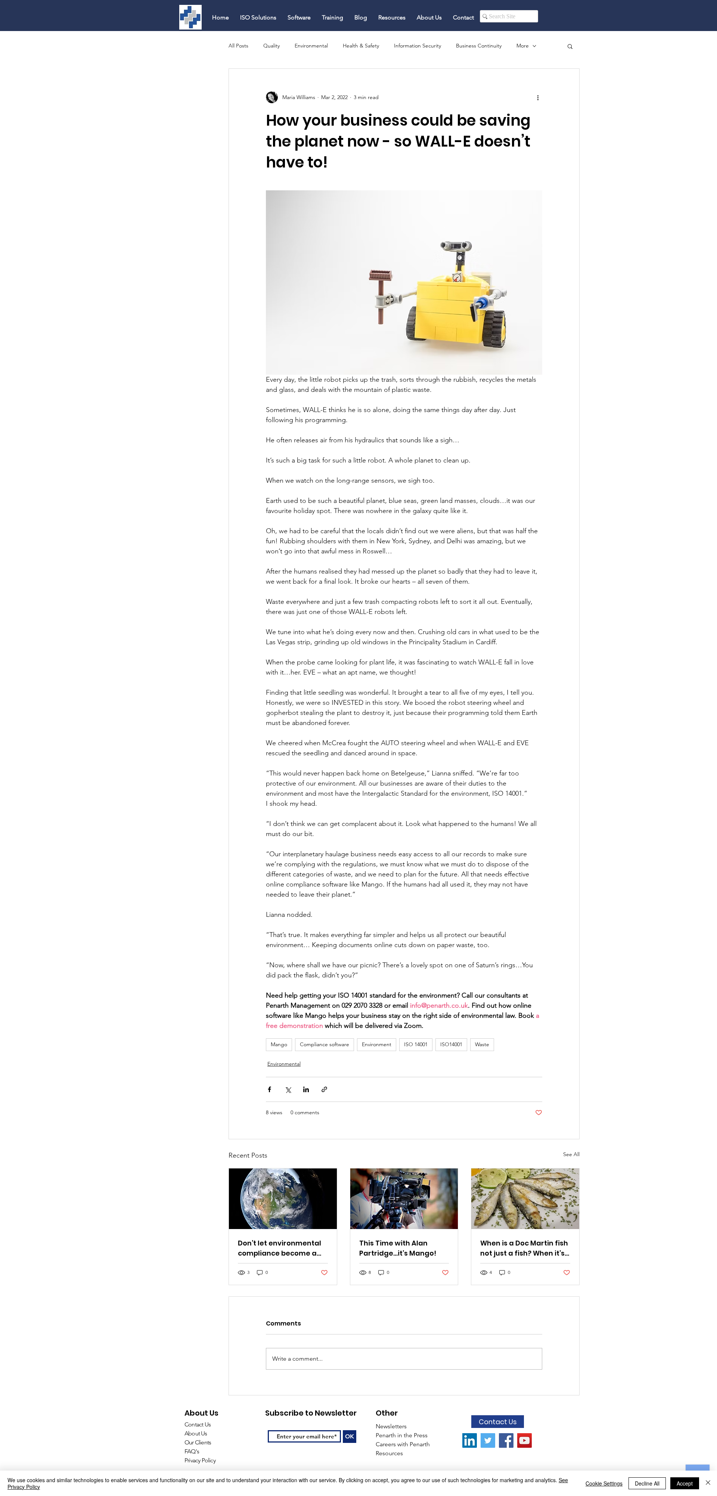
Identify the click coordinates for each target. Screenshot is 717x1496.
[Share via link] (324, 1089)
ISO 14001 (416, 1044)
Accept (685, 1483)
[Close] (708, 1483)
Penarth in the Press (402, 1435)
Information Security (417, 45)
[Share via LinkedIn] (306, 1089)
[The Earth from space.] (283, 1198)
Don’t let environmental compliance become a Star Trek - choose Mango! (279, 1248)
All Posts (238, 45)
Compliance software (324, 1044)
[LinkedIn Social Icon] (469, 1440)
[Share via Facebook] (269, 1089)
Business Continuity (479, 45)
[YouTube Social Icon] (524, 1440)
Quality (271, 45)
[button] (570, 46)
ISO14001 (451, 1044)
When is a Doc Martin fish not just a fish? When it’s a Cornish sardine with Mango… (524, 1248)
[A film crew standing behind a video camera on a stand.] (404, 1198)
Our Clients (197, 1442)
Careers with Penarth (403, 1444)
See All (571, 1154)
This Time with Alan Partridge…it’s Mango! (397, 1248)
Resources (390, 1453)
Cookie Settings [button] (604, 1483)
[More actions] (537, 97)
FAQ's (192, 1451)
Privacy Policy (199, 1460)
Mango (279, 1044)
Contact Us (197, 1424)
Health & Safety (361, 45)
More (522, 45)
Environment (376, 1044)
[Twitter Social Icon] (488, 1440)
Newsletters (392, 1426)
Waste (482, 1044)
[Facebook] (506, 1440)
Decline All (647, 1483)
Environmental (311, 45)
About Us (195, 1433)
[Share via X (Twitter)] (287, 1089)
